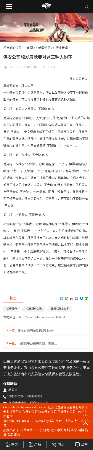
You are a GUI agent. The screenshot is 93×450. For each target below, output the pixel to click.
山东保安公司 (28, 412)
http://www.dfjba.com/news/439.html (41, 317)
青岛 (10, 434)
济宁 (74, 430)
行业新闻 (62, 48)
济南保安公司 (47, 412)
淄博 (81, 430)
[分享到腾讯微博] (77, 298)
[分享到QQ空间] (67, 298)
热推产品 (9, 430)
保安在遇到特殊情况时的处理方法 (38, 331)
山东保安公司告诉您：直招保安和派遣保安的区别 (38, 343)
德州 (53, 430)
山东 (39, 430)
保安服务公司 (34, 308)
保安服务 (11, 308)
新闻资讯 (44, 48)
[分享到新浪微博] (72, 298)
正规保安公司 (66, 412)
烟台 (17, 434)
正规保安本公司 (60, 308)
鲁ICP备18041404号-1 (17, 421)
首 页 (29, 48)
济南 (46, 430)
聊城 (67, 430)
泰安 (60, 430)
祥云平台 (56, 421)
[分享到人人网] (81, 298)
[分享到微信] (86, 298)
